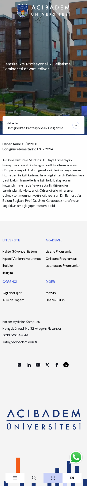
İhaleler (8, 265)
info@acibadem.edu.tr (21, 342)
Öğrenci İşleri (12, 293)
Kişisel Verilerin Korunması (22, 258)
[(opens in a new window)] (19, 364)
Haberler (12, 123)
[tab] (14, 478)
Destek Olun (55, 300)
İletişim (8, 273)
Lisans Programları (59, 251)
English (72, 478)
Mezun (51, 293)
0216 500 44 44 (16, 335)
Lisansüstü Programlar (63, 265)
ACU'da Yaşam (13, 300)
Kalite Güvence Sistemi (20, 251)
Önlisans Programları (61, 258)
